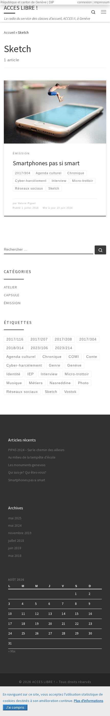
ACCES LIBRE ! (43, 682)
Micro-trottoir (77, 374)
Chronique (52, 357)
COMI (74, 357)
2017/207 (39, 339)
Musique (14, 383)
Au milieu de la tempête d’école (32, 457)
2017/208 (63, 339)
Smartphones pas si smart (46, 163)
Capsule (11, 295)
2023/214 (63, 348)
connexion (84, 2)
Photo (83, 383)
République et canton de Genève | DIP (27, 2)
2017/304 (88, 339)
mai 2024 (14, 525)
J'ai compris (15, 707)
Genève (74, 365)
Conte (91, 357)
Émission (12, 303)
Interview (49, 374)
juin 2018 (14, 548)
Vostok (70, 392)
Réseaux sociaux (22, 392)
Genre (54, 365)
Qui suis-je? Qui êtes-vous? (27, 472)
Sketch (51, 392)
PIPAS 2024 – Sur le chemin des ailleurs (36, 450)
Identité (13, 374)
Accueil (9, 32)
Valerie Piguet (27, 203)
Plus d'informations (88, 700)
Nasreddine (60, 383)
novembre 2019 (19, 533)
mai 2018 (14, 556)
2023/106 (39, 348)
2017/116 (15, 339)
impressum (101, 2)
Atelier (10, 287)
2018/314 (15, 348)
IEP (30, 374)
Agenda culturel (21, 357)
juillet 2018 (16, 540)
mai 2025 (14, 518)
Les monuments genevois (26, 465)
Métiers (36, 383)
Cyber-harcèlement (24, 365)
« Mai (11, 651)
